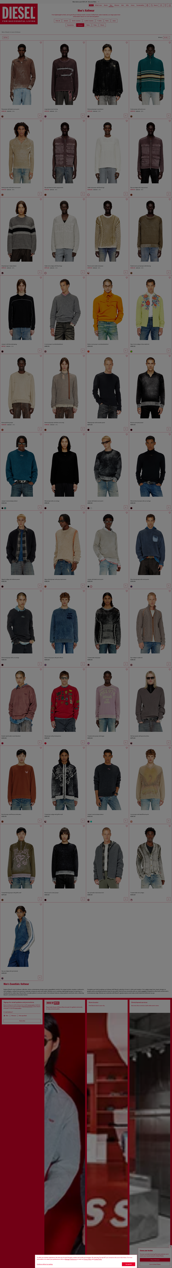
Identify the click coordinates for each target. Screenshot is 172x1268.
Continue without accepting (45, 1264)
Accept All (129, 1264)
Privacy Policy (87, 1259)
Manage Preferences (71, 1259)
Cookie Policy (98, 1259)
